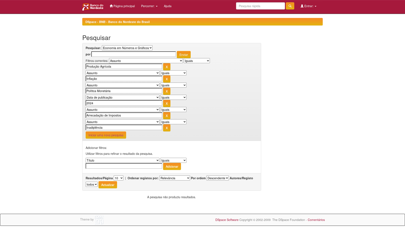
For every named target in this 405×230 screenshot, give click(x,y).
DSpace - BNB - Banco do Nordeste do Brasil (117, 22)
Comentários (316, 220)
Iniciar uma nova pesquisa (105, 135)
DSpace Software (227, 220)
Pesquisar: (93, 48)
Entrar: (309, 6)
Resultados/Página (99, 178)
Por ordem (198, 178)
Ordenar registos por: (143, 178)
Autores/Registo (241, 178)
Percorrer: (148, 6)
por (88, 54)
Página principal (124, 6)
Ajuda (167, 6)
